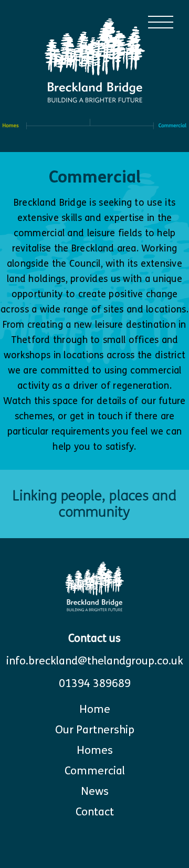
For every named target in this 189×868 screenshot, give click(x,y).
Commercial (95, 771)
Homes (95, 750)
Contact (95, 812)
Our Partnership (94, 729)
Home (94, 709)
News (95, 791)
